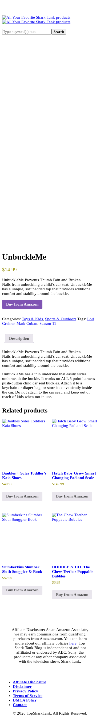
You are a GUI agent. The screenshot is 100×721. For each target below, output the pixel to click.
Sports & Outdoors (60, 319)
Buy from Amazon (22, 304)
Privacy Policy (25, 691)
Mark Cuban (27, 323)
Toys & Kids (32, 319)
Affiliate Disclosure (29, 682)
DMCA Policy (25, 700)
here (73, 643)
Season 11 (47, 323)
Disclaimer (22, 686)
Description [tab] (19, 338)
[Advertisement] (50, 95)
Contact (20, 705)
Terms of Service (27, 695)
